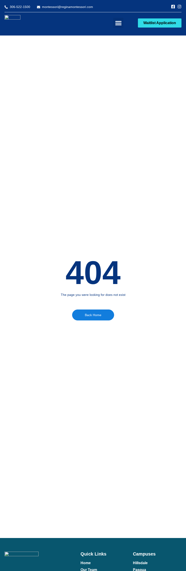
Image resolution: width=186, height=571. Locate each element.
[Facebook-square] (173, 7)
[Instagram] (179, 7)
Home (86, 563)
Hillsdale (140, 563)
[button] (118, 23)
